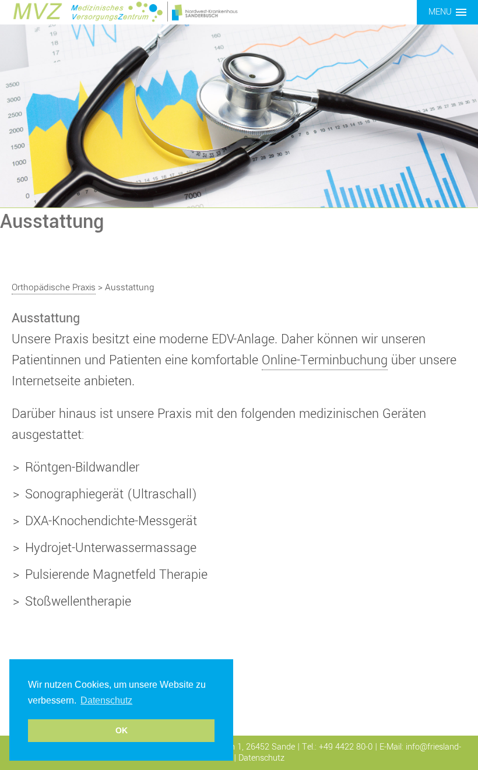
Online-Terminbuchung (325, 360)
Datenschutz (261, 758)
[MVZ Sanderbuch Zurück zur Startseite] (125, 11)
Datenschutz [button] (106, 700)
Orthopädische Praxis (54, 287)
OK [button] (121, 730)
